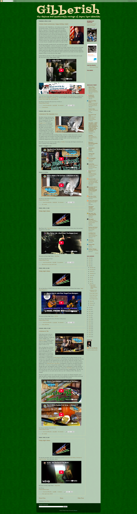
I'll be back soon (91, 97)
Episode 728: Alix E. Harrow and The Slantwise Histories (92, 118)
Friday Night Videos (44, 211)
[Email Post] (66, 105)
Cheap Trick (57, 485)
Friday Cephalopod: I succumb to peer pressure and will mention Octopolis (93, 222)
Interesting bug (91, 241)
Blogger (75, 510)
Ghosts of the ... (91, 54)
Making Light (91, 153)
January (91, 305)
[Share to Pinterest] (74, 105)
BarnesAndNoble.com (53, 97)
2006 (90, 332)
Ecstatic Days (91, 164)
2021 (90, 264)
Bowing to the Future (93, 227)
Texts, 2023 (91, 154)
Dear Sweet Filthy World (92, 101)
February (92, 303)
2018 (90, 309)
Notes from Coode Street (92, 115)
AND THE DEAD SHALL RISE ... (92, 209)
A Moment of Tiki (43, 331)
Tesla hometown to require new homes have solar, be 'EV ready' (93, 235)
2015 (90, 315)
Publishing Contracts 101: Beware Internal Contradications (92, 174)
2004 (90, 336)
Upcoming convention (93, 197)
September (92, 273)
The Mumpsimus (92, 158)
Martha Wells (91, 244)
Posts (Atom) (47, 501)
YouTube (63, 141)
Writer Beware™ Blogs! (92, 171)
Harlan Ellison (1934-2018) (92, 202)
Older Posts (81, 498)
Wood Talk (69, 367)
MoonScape (91, 240)
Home (61, 498)
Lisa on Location (92, 179)
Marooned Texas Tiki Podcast (53, 363)
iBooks (52, 99)
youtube (45, 204)
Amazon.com (44, 97)
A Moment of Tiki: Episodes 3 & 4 (48, 114)
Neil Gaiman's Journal (92, 148)
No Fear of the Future (93, 200)
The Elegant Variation (91, 207)
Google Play (47, 99)
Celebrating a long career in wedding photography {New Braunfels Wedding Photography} (93, 181)
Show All (96, 253)
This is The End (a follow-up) (92, 192)
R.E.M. (56, 316)
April (91, 283)
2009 (90, 327)
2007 (90, 330)
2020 (90, 265)
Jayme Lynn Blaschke (93, 348)
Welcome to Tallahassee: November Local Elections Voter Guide (93, 166)
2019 (90, 307)
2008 (90, 328)
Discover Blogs (92, 87)
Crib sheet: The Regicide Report (93, 110)
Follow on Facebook (91, 25)
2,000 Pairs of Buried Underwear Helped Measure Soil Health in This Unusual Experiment (93, 90)
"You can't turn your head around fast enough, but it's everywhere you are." (93, 104)
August (91, 275)
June (91, 279)
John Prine (57, 256)
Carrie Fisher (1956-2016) (93, 250)
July (91, 277)
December (92, 267)
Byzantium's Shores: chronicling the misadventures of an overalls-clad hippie (93, 188)
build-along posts (57, 357)
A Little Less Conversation (91, 95)
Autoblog (91, 135)
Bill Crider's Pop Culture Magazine (92, 214)
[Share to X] (71, 105)
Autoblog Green (92, 233)
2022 (90, 262)
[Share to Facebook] (72, 105)
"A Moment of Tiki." (45, 339)
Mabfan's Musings (92, 249)
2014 (90, 317)
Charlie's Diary (92, 109)
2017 (90, 311)
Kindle (40, 99)
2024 (90, 258)
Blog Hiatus (91, 215)
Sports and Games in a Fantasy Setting (93, 229)
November (92, 269)
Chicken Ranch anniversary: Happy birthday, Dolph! (53, 24)
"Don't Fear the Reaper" (52, 228)
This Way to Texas (92, 196)
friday (43, 324)
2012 (90, 321)
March (91, 301)
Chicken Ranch (45, 107)
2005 (90, 334)
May (91, 281)
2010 (90, 325)
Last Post (90, 245)
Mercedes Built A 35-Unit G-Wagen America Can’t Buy (93, 137)
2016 (90, 313)
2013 (90, 319)
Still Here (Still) (92, 144)
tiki (42, 204)
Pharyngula (91, 219)
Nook (43, 99)
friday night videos (53, 264)
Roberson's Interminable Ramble (93, 142)
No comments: (61, 105)
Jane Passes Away (92, 132)
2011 (90, 323)
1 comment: (59, 491)
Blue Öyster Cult (45, 264)
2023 (90, 260)
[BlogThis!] (69, 105)
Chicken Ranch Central (44, 103)
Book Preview (90, 61)
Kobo (57, 99)
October (91, 271)
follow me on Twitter (94, 67)
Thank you (90, 150)
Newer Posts (42, 498)
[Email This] (68, 105)
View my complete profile (92, 350)
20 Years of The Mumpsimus (91, 160)
